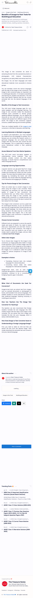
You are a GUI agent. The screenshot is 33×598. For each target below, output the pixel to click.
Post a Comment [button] (16, 446)
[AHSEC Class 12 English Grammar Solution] (21, 503)
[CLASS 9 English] (14, 490)
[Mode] (30, 2)
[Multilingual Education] (22, 395)
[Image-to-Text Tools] (8, 395)
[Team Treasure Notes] (13, 27)
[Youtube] (23, 590)
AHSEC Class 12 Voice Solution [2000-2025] (17, 505)
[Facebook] (4, 590)
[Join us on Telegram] (30, 271)
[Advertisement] (16, 50)
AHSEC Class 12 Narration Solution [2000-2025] (17, 530)
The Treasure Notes (9, 594)
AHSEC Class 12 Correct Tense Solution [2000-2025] (16, 522)
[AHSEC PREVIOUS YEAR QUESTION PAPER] (21, 509)
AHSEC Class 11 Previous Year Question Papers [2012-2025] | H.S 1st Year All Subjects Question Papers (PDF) (16, 513)
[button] (2, 2)
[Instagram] (10, 590)
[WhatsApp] (17, 590)
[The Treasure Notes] (11, 2)
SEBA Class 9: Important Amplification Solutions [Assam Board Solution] (16, 493)
